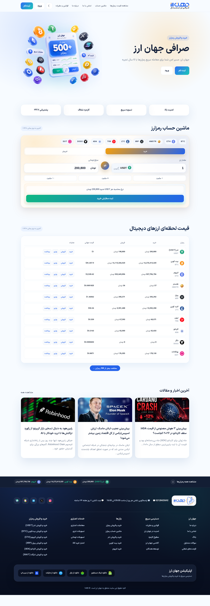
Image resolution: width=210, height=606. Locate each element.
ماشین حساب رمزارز (114, 531)
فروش (64, 151)
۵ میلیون (105, 178)
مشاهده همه (27, 392)
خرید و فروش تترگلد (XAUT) (35, 554)
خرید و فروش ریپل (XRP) (36, 543)
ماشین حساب (100, 5)
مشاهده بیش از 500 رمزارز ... (105, 368)
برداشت (47, 251)
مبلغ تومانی (93, 160)
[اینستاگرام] (50, 501)
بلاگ (194, 537)
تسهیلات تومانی (77, 537)
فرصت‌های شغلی (189, 548)
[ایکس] (42, 501)
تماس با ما (86, 5)
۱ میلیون (159, 178)
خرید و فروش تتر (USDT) (36, 525)
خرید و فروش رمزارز (114, 525)
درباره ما (75, 5)
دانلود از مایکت (51, 573)
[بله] (17, 501)
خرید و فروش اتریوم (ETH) (36, 537)
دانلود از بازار (74, 573)
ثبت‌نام (27, 6)
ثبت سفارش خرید (105, 198)
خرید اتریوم (117, 548)
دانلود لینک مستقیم (99, 573)
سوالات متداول (190, 543)
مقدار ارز (182, 160)
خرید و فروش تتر (115, 537)
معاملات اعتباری (77, 525)
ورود (39, 6)
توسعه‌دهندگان (152, 548)
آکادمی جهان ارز (152, 543)
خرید (145, 151)
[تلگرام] (33, 501)
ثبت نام (182, 70)
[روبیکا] (25, 501)
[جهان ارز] (179, 6)
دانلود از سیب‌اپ (27, 573)
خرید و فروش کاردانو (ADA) (35, 548)
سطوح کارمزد (153, 537)
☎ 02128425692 (160, 500)
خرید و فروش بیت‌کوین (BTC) (34, 531)
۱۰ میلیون (50, 178)
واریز (55, 251)
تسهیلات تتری (78, 531)
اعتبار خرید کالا (78, 543)
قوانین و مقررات (62, 5)
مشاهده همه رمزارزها (184, 481)
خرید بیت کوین (115, 543)
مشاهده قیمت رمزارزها (119, 5)
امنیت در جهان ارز (151, 531)
